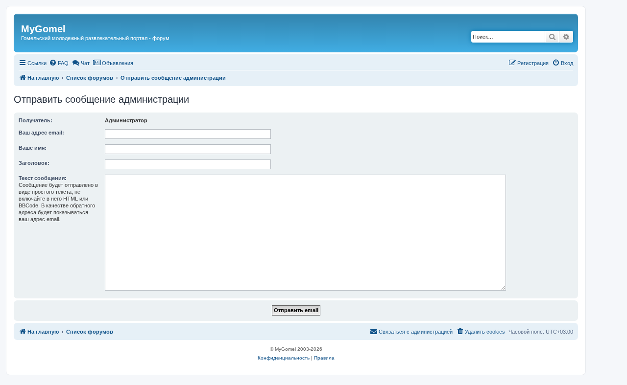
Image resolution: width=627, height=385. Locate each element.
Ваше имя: (33, 148)
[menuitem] (59, 63)
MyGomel (43, 28)
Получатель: (35, 120)
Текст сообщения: (43, 178)
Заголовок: (34, 163)
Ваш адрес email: (41, 133)
